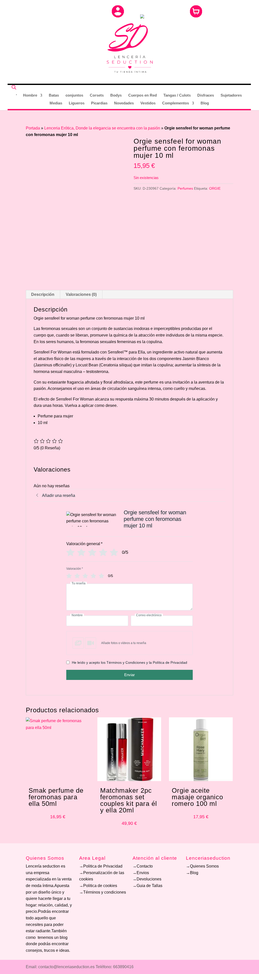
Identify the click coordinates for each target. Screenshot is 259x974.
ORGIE (215, 188)
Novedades (124, 103)
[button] (129, 643)
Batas (54, 95)
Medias (56, 103)
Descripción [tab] (42, 294)
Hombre (30, 95)
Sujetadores (231, 95)
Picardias (99, 103)
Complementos (175, 103)
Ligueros (76, 103)
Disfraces (205, 95)
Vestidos (148, 103)
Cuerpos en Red (142, 95)
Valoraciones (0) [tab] (81, 294)
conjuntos (74, 95)
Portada (33, 128)
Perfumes (185, 188)
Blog (205, 103)
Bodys (116, 95)
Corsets (97, 95)
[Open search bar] (13, 87)
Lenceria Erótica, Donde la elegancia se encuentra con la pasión (102, 128)
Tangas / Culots (177, 95)
